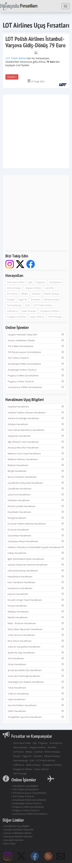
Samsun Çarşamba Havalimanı (24, 646)
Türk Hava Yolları (16, 282)
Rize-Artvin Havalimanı (19, 640)
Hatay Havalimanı (17, 553)
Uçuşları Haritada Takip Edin (22, 334)
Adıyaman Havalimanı (19, 435)
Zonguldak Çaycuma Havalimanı (25, 717)
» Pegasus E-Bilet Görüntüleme (27, 806)
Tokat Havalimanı (17, 687)
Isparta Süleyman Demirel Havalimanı (28, 564)
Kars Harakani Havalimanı (21, 582)
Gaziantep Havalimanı (19, 535)
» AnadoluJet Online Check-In (26, 803)
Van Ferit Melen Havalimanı (22, 705)
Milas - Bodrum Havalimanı (22, 623)
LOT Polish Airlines (16, 58)
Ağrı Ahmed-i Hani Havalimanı (23, 441)
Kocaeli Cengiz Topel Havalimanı (25, 599)
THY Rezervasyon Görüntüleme (24, 352)
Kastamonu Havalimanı (20, 588)
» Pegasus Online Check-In (25, 810)
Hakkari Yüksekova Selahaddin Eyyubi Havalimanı (34, 547)
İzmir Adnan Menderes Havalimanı (26, 430)
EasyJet (11, 299)
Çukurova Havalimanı (19, 494)
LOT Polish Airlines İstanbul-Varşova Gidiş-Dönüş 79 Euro (35, 42)
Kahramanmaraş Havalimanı (23, 570)
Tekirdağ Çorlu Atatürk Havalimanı (26, 681)
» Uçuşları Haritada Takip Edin (18, 829)
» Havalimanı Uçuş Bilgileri (24, 785)
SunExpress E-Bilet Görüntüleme (25, 387)
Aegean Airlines (33, 287)
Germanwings (14, 305)
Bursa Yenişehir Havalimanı (22, 476)
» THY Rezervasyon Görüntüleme (28, 792)
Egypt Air (22, 299)
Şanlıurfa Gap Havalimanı (21, 652)
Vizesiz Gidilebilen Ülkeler (21, 340)
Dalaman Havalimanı (19, 500)
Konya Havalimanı (17, 605)
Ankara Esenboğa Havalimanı (23, 418)
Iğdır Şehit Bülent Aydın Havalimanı (26, 558)
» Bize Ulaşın (9, 843)
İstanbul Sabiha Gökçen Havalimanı (27, 412)
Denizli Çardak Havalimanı (21, 506)
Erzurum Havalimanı (18, 529)
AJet (30, 282)
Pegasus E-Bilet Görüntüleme (23, 375)
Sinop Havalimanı (17, 664)
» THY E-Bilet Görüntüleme (25, 789)
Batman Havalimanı (18, 465)
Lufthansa (12, 311)
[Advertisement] (36, 131)
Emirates (35, 299)
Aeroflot (49, 287)
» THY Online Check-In (22, 796)
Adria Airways (14, 287)
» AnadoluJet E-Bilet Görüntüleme (28, 799)
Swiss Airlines (37, 316)
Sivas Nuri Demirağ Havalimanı (24, 676)
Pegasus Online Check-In (21, 381)
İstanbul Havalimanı (18, 406)
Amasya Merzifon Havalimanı (23, 447)
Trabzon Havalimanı (18, 693)
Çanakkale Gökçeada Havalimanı (25, 482)
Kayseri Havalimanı (18, 594)
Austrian (36, 293)
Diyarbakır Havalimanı (19, 512)
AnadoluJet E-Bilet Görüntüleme (24, 363)
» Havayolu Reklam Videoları (18, 836)
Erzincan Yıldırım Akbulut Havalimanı (27, 523)
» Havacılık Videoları (13, 840)
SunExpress (55, 282)
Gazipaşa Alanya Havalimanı (23, 541)
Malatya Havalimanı (18, 611)
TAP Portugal (55, 316)
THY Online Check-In (18, 357)
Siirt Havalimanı (16, 658)
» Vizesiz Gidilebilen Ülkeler (17, 833)
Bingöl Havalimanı (17, 471)
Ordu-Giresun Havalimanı (21, 635)
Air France (12, 293)
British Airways (52, 293)
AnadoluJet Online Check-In (22, 369)
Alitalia (24, 293)
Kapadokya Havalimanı (20, 576)
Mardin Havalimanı (18, 617)
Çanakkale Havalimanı (19, 488)
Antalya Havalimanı (18, 424)
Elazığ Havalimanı (17, 517)
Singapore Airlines (49, 311)
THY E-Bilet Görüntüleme (20, 346)
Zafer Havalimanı (17, 711)
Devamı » (11, 76)
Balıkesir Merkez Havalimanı (23, 459)
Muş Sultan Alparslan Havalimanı (25, 629)
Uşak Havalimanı (16, 699)
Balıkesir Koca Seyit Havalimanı (24, 453)
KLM (27, 305)
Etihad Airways (51, 299)
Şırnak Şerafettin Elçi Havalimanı (25, 670)
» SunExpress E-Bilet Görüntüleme (29, 813)
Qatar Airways (28, 311)
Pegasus (40, 282)
